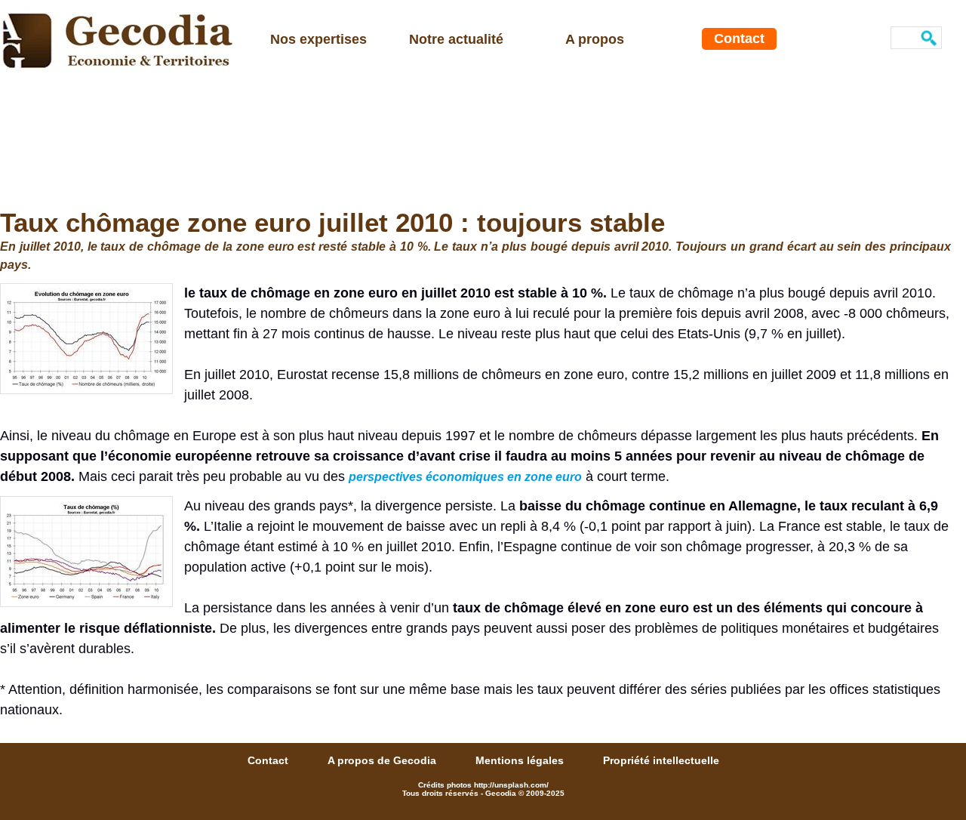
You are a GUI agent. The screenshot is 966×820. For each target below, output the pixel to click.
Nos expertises (318, 39)
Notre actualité (456, 39)
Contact (739, 38)
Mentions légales (521, 760)
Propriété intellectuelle (661, 760)
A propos (594, 39)
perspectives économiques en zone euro (465, 476)
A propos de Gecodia (383, 760)
